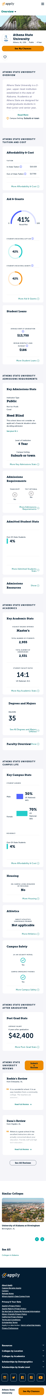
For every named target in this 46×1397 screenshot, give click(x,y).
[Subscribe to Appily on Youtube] (40, 1377)
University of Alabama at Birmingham (21, 1225)
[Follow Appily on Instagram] (5, 1377)
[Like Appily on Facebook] (22, 1377)
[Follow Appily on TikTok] (31, 1377)
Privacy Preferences (10, 1328)
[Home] (8, 4)
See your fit (11, 431)
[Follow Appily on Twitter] (13, 1377)
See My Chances (23, 48)
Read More (23, 115)
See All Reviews (23, 1163)
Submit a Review (34, 1065)
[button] (5, 57)
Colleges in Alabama (10, 1255)
